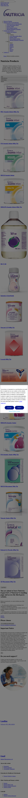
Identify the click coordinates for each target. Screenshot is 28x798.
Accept (9, 407)
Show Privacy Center (14, 411)
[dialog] (14, 399)
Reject (19, 407)
